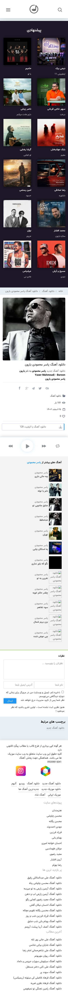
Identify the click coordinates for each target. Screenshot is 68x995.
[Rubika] (45, 771)
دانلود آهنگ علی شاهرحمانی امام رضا (42, 950)
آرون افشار (56, 860)
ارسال (10, 701)
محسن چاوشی (54, 816)
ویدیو (21, 784)
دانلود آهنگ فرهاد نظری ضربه (46, 983)
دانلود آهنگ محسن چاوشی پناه (45, 883)
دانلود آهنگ (48, 291)
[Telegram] (33, 388)
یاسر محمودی (34, 462)
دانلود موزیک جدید (51, 789)
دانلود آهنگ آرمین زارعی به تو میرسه (43, 889)
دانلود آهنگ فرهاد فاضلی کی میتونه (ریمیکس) (37, 978)
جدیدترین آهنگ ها (28, 789)
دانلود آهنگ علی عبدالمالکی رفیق (44, 878)
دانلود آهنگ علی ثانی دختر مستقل (44, 967)
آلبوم (14, 784)
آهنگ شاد (40, 795)
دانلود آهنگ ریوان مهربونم (48, 956)
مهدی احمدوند (54, 827)
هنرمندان (57, 810)
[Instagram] (21, 771)
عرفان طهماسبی (53, 849)
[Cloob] (47, 388)
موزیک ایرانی (54, 795)
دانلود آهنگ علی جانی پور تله (46, 940)
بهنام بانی (57, 838)
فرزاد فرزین (56, 832)
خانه (61, 291)
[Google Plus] (26, 388)
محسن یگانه (55, 821)
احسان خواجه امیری (52, 843)
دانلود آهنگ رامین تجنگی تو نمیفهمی (42, 989)
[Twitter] (40, 388)
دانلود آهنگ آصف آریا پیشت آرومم (43, 927)
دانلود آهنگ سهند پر (51, 972)
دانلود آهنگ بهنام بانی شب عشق (45, 921)
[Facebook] (19, 388)
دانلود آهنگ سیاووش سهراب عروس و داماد (39, 961)
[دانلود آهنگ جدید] (34, 9)
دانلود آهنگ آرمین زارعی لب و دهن (43, 894)
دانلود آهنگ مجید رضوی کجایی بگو (44, 900)
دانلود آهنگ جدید (56, 371)
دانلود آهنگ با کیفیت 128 (33, 427)
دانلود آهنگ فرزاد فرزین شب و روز (44, 916)
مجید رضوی (56, 854)
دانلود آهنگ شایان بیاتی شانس (45, 945)
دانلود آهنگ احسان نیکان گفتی (46, 905)
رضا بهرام (57, 865)
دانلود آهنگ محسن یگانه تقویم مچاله (42, 910)
